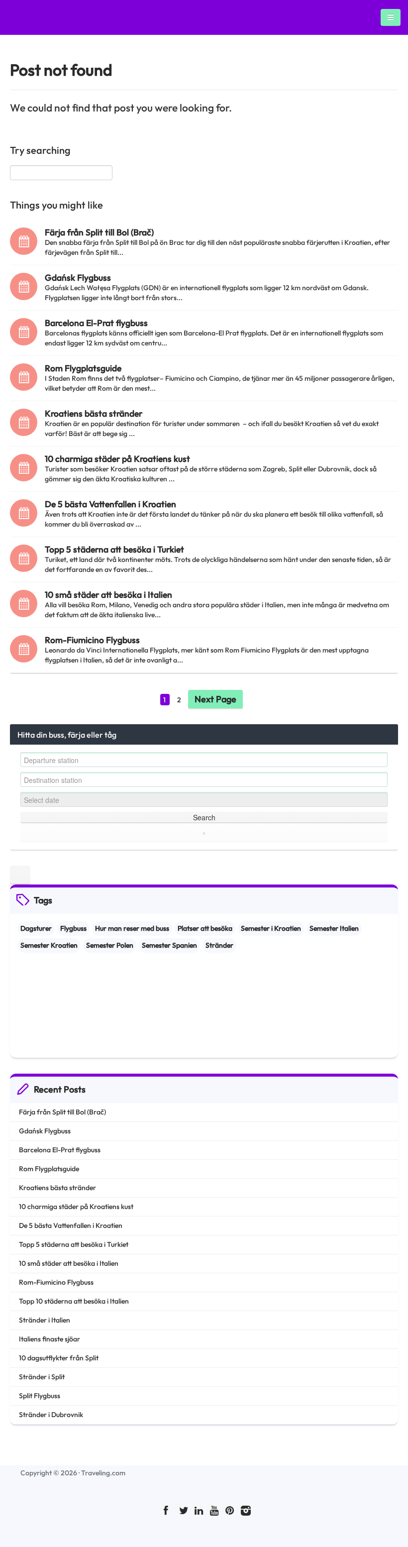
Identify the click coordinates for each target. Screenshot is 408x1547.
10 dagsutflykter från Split (59, 1357)
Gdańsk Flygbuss (78, 277)
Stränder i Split (42, 1376)
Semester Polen (109, 945)
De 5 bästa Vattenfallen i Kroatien (110, 504)
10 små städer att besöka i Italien (108, 594)
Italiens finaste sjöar (49, 1338)
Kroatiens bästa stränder (93, 413)
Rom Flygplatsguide (83, 368)
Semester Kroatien (49, 945)
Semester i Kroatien (271, 928)
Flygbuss (73, 928)
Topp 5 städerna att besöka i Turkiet (114, 549)
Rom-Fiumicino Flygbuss (92, 640)
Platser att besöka (205, 928)
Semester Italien (334, 928)
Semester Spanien (169, 945)
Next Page (215, 699)
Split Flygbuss (39, 1395)
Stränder (219, 945)
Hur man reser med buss (132, 928)
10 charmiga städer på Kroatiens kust (117, 458)
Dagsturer (36, 928)
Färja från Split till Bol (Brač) (99, 232)
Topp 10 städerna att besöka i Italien (74, 1301)
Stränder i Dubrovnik (51, 1414)
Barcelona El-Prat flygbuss (96, 323)
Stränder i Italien (44, 1320)
